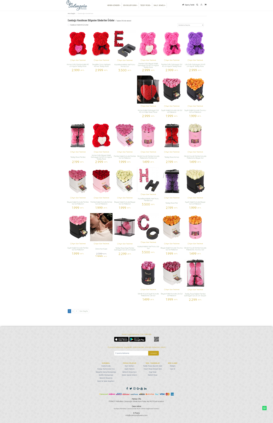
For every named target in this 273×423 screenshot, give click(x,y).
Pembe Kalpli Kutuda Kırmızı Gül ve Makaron (101, 203)
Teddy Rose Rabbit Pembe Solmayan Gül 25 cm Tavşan (195, 295)
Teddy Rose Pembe (77, 157)
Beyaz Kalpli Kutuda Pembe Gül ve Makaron (78, 203)
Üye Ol (172, 369)
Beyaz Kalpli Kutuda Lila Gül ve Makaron (171, 295)
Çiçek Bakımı (130, 369)
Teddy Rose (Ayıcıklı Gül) (152, 366)
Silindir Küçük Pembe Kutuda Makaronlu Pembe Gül (148, 157)
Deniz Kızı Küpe (101, 249)
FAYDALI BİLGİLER (129, 363)
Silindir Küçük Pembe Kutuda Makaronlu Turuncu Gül (195, 249)
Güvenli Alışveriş (106, 378)
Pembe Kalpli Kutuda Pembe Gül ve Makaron (125, 157)
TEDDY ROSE (145, 5)
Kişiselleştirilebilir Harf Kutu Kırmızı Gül (124, 65)
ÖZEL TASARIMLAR (153, 363)
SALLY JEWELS (159, 5)
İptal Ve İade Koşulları (105, 381)
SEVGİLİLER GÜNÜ (129, 5)
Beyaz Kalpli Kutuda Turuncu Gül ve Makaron (172, 249)
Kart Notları (129, 366)
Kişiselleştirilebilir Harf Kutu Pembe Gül (148, 199)
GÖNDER (153, 353)
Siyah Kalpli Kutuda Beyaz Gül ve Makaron (195, 203)
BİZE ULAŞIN (172, 363)
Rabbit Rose (152, 375)
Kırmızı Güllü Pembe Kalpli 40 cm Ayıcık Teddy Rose (78, 65)
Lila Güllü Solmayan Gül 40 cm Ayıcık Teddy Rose (195, 65)
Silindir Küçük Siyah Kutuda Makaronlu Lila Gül (148, 295)
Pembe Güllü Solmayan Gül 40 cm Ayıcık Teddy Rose (171, 65)
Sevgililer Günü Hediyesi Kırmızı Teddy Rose (101, 65)
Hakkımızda (106, 366)
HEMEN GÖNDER (113, 5)
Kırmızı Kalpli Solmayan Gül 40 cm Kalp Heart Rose (148, 111)
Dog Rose (152, 372)
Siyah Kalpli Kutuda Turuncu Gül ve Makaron (195, 111)
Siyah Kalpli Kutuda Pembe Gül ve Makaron (77, 249)
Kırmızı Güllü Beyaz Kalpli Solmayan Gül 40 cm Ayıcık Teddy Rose (101, 157)
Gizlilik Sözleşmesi (106, 375)
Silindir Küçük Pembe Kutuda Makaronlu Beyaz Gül (195, 157)
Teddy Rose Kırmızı (171, 157)
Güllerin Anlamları (129, 372)
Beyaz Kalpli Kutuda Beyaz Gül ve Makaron (124, 203)
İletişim (172, 366)
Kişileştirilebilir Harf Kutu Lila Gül (148, 247)
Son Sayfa (84, 311)
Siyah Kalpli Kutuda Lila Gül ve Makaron (171, 111)
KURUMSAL (106, 363)
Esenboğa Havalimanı (85, 13)
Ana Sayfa (71, 13)
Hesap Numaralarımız (106, 369)
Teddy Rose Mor (171, 203)
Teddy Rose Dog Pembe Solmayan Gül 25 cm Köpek (125, 249)
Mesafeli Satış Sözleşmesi (106, 372)
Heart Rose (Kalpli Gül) (153, 369)
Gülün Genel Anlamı (129, 375)
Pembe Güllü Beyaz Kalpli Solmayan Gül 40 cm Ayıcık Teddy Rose (148, 65)
